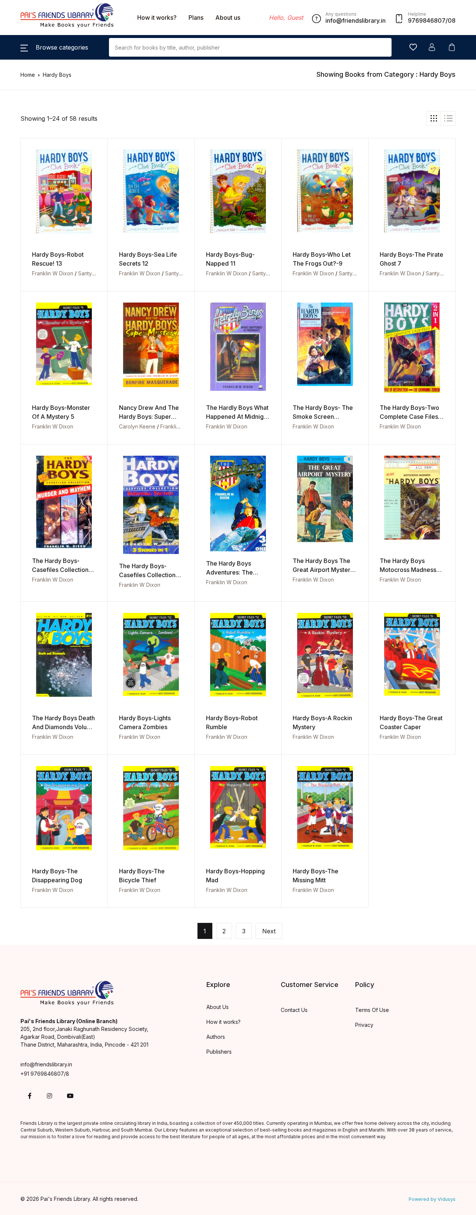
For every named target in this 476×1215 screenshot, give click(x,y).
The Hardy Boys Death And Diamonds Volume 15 (64, 727)
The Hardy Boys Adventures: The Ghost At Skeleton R (234, 572)
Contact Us (294, 1010)
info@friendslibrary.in (46, 1064)
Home (27, 75)
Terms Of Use (372, 1010)
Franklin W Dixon (52, 273)
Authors (215, 1037)
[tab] (434, 118)
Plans (196, 17)
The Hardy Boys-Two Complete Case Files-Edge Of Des (410, 416)
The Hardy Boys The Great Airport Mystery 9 (323, 569)
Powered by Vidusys (432, 1199)
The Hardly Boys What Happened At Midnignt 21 (237, 416)
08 (452, 20)
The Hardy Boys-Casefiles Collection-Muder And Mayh (61, 569)
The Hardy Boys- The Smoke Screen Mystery (323, 416)
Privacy (364, 1025)
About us (227, 17)
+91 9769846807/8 (44, 1073)
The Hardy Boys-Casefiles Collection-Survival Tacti (148, 575)
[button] (54, 47)
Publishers (219, 1051)
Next (269, 931)
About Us (217, 1007)
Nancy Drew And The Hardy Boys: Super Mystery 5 (149, 416)
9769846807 (427, 20)
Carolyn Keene (137, 426)
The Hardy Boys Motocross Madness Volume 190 (408, 569)
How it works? (157, 17)
